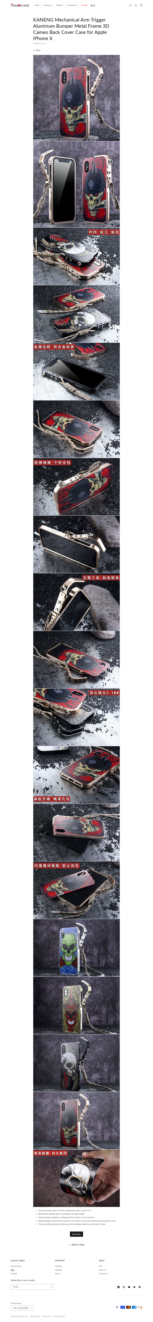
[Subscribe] (51, 1287)
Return (57, 1274)
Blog (12, 1270)
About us (102, 1270)
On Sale (14, 1274)
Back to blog (78, 1244)
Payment (58, 1266)
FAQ (100, 1266)
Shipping (58, 1270)
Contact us (103, 1274)
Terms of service (59, 1316)
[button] (37, 5)
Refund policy (35, 1316)
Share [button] (38, 50)
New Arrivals (16, 1266)
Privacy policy (46, 1316)
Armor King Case (22, 1316)
